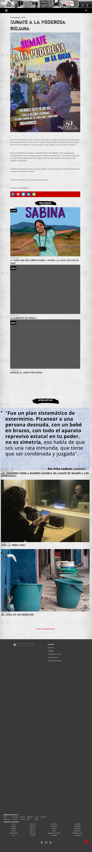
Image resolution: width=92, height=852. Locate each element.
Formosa (54, 835)
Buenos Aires (13, 833)
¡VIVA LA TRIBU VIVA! (13, 545)
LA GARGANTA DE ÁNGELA (23, 317)
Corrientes (77, 835)
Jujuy (13, 835)
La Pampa (77, 824)
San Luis (32, 828)
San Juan (32, 833)
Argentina (6, 819)
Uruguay (14, 819)
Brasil (37, 819)
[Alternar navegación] (6, 10)
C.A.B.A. (13, 824)
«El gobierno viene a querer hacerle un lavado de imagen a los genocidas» (45, 474)
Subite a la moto (53, 657)
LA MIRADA (51, 651)
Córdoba (13, 826)
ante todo (51, 647)
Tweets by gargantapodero (45, 629)
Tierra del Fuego (77, 833)
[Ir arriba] (86, 842)
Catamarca (77, 826)
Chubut (13, 831)
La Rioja (32, 835)
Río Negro (54, 824)
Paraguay (30, 817)
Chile (36, 817)
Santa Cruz (77, 831)
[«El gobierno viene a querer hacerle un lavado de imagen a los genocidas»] (45, 438)
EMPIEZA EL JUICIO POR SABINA (26, 372)
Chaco (54, 828)
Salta (54, 831)
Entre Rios (33, 824)
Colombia (15, 817)
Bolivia (22, 819)
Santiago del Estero (54, 833)
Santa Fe (32, 831)
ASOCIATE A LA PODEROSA (55, 660)
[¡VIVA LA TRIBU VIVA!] (45, 510)
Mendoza (54, 826)
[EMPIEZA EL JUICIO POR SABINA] (45, 344)
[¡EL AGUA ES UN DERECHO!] (45, 580)
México (22, 817)
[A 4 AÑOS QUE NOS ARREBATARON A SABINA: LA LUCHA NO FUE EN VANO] (45, 231)
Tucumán (13, 828)
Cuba (5, 817)
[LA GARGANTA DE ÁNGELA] (45, 289)
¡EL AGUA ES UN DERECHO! (17, 614)
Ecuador (43, 817)
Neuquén (32, 826)
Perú (28, 819)
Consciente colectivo (54, 654)
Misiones (77, 828)
